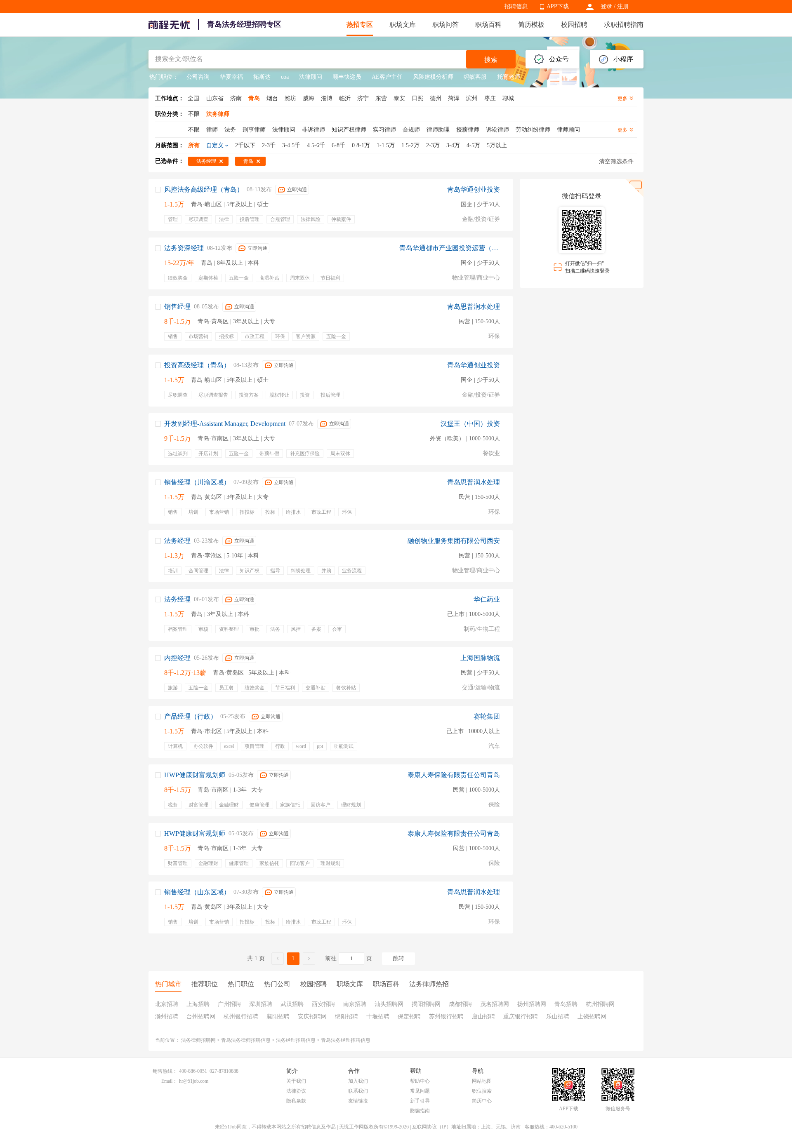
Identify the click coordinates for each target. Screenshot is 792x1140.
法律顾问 (310, 77)
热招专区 (359, 24)
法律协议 (296, 1091)
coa (285, 77)
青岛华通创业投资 (473, 189)
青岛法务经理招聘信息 (345, 1040)
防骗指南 (420, 1111)
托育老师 (508, 77)
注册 (623, 6)
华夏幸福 (231, 77)
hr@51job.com (193, 1081)
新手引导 (420, 1101)
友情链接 (358, 1101)
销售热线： (165, 1071)
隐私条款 (296, 1101)
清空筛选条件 (616, 161)
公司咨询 (198, 77)
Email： (169, 1081)
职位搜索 (482, 1091)
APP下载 (558, 6)
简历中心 (482, 1101)
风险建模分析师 (433, 77)
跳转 (398, 958)
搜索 (490, 59)
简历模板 (531, 24)
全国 (193, 98)
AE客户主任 (387, 77)
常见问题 (420, 1091)
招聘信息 (516, 6)
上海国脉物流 (480, 657)
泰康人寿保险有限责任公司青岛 (454, 774)
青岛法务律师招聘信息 (246, 1040)
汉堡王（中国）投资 (470, 423)
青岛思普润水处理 (473, 306)
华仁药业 (487, 599)
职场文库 (402, 24)
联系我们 (358, 1091)
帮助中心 (420, 1081)
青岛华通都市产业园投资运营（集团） (449, 248)
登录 (606, 6)
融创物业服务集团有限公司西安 (454, 540)
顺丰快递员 (346, 77)
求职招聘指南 (624, 24)
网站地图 (482, 1081)
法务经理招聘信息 (296, 1040)
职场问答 (445, 24)
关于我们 (296, 1081)
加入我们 (358, 1081)
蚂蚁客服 (475, 77)
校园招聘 (574, 24)
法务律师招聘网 (198, 1040)
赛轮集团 (487, 716)
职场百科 (488, 24)
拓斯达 (262, 77)
